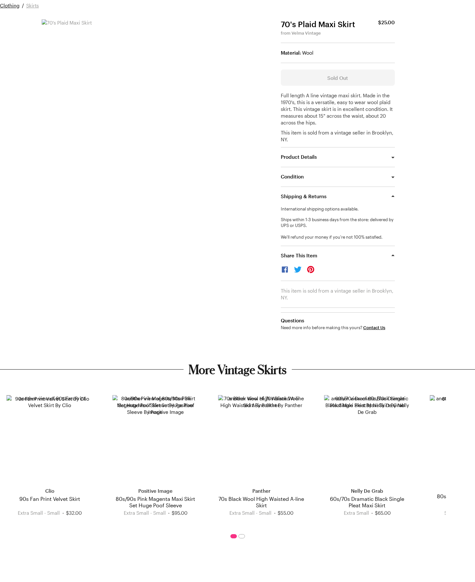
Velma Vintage (306, 33)
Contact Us (374, 328)
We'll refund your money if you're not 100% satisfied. (332, 237)
